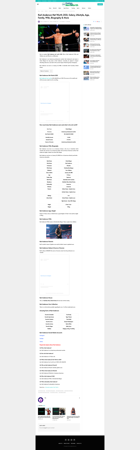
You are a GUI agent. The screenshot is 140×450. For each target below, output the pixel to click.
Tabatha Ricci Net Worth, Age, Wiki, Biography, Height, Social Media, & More (73, 417)
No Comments (62, 21)
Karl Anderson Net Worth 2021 (44, 392)
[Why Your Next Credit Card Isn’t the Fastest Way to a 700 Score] (86, 40)
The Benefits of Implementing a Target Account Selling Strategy (96, 28)
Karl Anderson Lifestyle (68, 390)
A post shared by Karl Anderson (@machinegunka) (54, 120)
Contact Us (54, 0)
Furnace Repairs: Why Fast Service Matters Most (94, 61)
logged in (45, 427)
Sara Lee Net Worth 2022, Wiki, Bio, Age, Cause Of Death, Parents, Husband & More (58, 417)
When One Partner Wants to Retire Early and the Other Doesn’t (95, 72)
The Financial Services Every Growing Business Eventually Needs (95, 45)
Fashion (89, 8)
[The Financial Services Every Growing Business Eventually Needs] (86, 45)
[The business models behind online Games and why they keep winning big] (86, 56)
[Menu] (38, 4)
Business (83, 8)
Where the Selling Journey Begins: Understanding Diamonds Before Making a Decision (95, 78)
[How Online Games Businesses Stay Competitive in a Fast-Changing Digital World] (86, 51)
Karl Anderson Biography (50, 390)
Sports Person (66, 8)
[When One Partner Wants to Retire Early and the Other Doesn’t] (86, 73)
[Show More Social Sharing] (101, 21)
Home (50, 8)
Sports (78, 8)
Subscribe (100, 4)
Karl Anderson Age (42, 390)
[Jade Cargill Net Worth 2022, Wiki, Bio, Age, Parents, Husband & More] (44, 411)
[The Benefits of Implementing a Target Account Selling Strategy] (86, 29)
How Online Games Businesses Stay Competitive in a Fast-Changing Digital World (95, 50)
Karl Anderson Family (59, 390)
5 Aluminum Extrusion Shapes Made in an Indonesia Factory (95, 33)
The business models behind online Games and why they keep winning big (96, 56)
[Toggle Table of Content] (50, 71)
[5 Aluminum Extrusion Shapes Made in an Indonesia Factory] (86, 34)
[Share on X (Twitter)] (95, 21)
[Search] (102, 1)
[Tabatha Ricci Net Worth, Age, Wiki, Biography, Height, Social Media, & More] (73, 411)
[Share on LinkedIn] (99, 21)
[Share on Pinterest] (97, 21)
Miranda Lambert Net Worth (51, 387)
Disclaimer (49, 0)
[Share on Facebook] (94, 21)
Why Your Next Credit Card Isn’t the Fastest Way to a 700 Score (95, 39)
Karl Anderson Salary (54, 392)
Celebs (59, 8)
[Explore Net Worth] (70, 4)
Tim (41, 21)
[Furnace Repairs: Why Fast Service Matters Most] (86, 62)
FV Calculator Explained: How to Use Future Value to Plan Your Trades (95, 67)
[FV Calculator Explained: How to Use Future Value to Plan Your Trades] (86, 67)
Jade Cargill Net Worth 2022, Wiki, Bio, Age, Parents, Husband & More (44, 417)
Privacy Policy (44, 0)
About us (39, 0)
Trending (73, 8)
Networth (55, 8)
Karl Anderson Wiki (62, 392)
